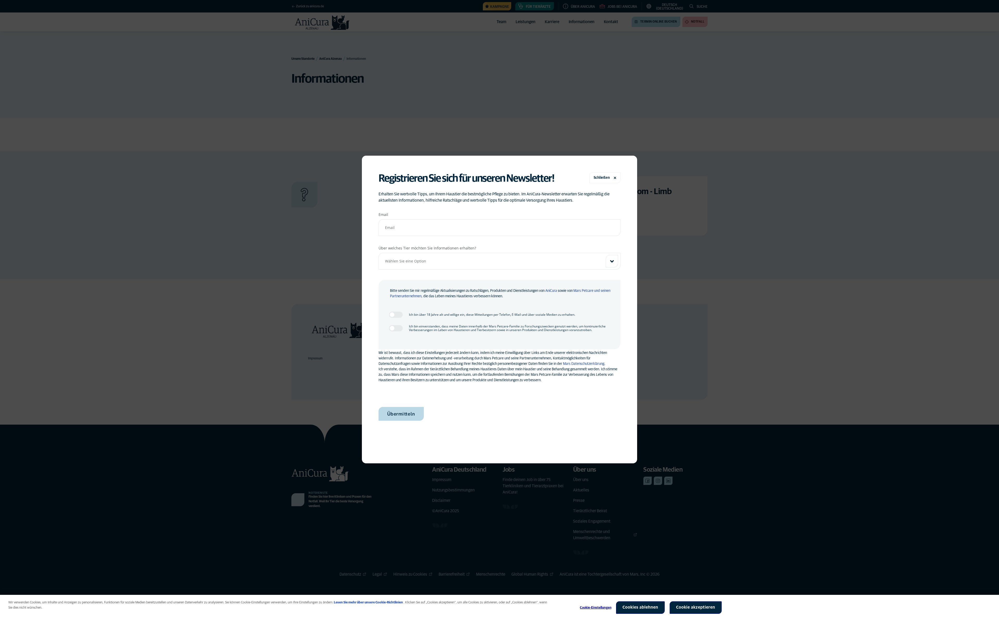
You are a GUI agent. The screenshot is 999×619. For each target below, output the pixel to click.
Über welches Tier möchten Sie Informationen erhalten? (427, 248)
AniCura (551, 291)
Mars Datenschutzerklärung (583, 364)
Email (383, 214)
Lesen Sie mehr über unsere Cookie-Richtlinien (368, 602)
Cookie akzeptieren (695, 607)
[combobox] (500, 261)
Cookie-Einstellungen (595, 607)
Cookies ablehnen (640, 607)
